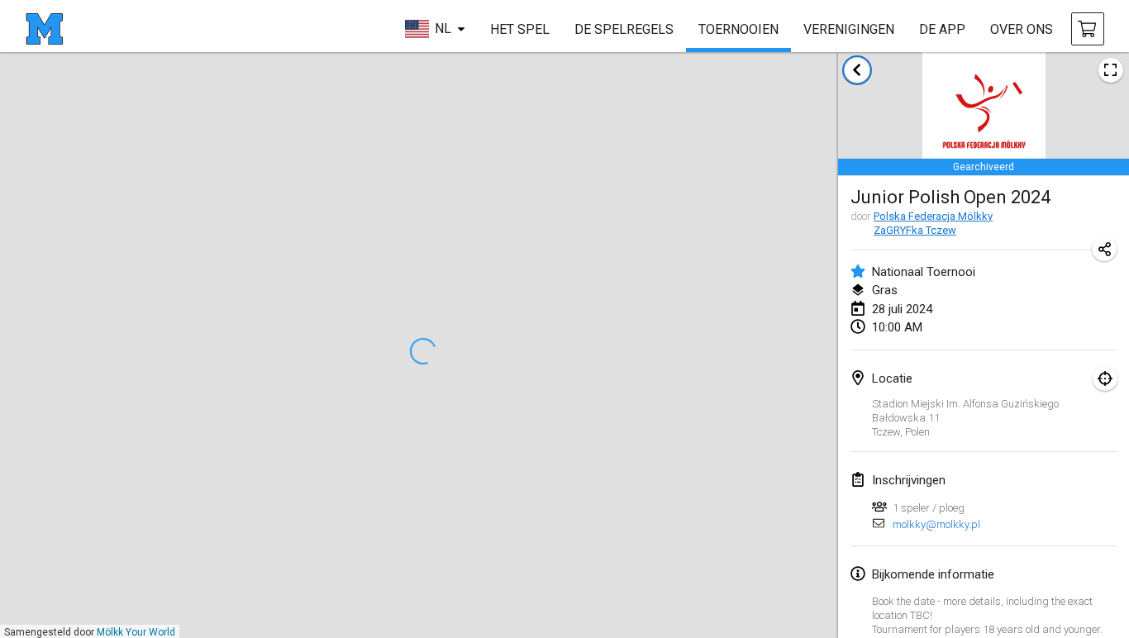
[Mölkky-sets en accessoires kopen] (1087, 28)
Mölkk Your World (136, 632)
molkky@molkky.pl (936, 524)
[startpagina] (44, 28)
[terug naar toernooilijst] (857, 70)
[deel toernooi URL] (1104, 248)
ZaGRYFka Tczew (915, 230)
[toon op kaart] (1105, 378)
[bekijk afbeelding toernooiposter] (1110, 70)
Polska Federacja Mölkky (933, 216)
